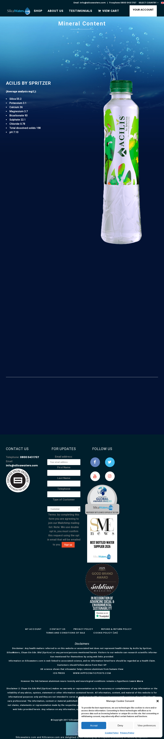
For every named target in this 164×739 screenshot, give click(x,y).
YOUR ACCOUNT (143, 10)
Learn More (136, 681)
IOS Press (59, 673)
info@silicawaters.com (93, 2)
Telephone (63, 488)
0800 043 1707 (128, 2)
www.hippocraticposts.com (92, 673)
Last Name (63, 478)
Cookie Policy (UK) (105, 632)
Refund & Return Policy (116, 629)
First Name (63, 467)
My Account (33, 629)
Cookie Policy (112, 732)
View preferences (147, 725)
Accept (94, 725)
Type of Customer (64, 499)
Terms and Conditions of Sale (65, 632)
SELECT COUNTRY (147, 2)
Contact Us (57, 629)
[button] (157, 701)
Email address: (64, 456)
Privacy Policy (127, 732)
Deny (120, 725)
